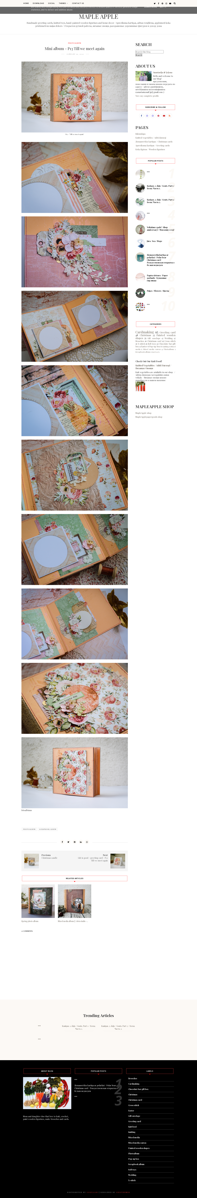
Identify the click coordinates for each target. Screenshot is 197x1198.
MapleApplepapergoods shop (148, 417)
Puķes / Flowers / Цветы (158, 291)
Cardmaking (144, 332)
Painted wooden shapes (139, 1148)
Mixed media (134, 1137)
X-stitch (141, 343)
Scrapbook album (47, 829)
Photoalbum (74, 43)
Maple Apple (98, 16)
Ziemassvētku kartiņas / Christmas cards (153, 141)
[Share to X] (68, 842)
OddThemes (123, 1192)
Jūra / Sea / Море (154, 241)
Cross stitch (170, 341)
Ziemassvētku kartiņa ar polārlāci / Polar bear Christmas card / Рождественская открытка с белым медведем (161, 260)
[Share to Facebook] (62, 842)
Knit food (155, 352)
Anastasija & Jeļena (162, 72)
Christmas (145, 335)
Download (38, 3)
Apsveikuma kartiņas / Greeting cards (152, 145)
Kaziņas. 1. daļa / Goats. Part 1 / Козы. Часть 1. (79, 1027)
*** (148, 172)
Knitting (165, 346)
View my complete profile (147, 96)
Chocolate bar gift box (138, 1089)
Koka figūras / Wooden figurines (150, 149)
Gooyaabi (92, 1192)
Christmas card (154, 341)
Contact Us (78, 3)
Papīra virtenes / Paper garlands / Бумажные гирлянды (157, 278)
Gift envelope (154, 338)
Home (26, 3)
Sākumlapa (140, 133)
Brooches (139, 341)
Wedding (169, 338)
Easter (144, 346)
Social (51, 3)
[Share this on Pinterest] (75, 842)
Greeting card (168, 332)
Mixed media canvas (152, 349)
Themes (62, 3)
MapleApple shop (143, 413)
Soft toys (152, 343)
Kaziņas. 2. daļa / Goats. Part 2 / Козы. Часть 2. (118, 1027)
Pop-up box (154, 346)
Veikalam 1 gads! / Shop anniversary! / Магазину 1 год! (160, 228)
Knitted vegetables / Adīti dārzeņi (150, 137)
